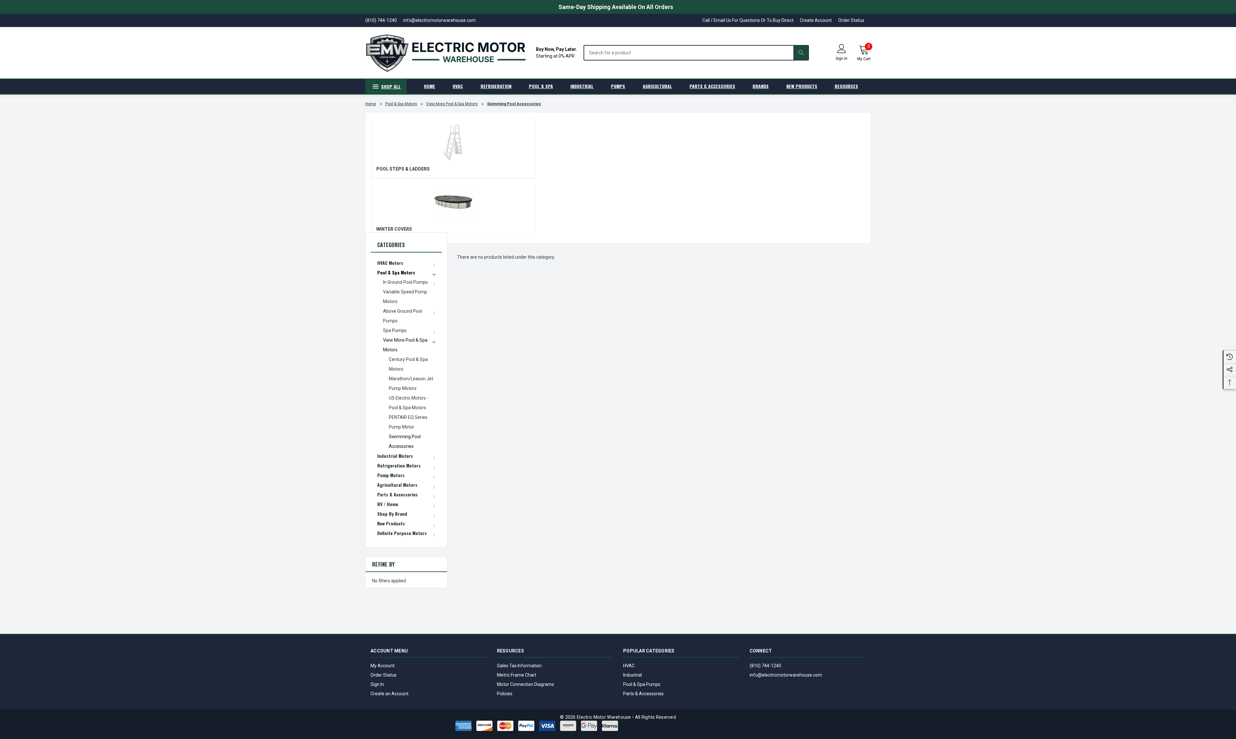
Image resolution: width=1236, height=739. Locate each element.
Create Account (816, 20)
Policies (504, 693)
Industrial (632, 675)
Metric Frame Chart (516, 675)
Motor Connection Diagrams (525, 684)
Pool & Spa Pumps (641, 684)
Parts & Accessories (643, 693)
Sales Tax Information (519, 665)
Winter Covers (394, 229)
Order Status (851, 20)
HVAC (629, 665)
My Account (382, 665)
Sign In (377, 684)
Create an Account (389, 693)
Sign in (841, 58)
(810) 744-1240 (765, 665)
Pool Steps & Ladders (403, 168)
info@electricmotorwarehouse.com (786, 675)
